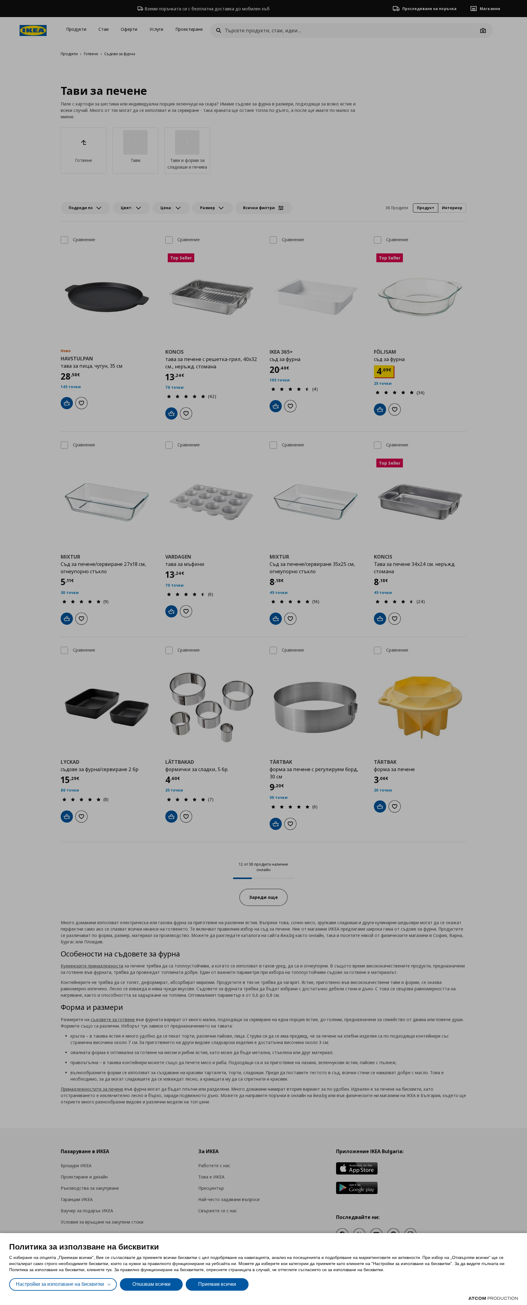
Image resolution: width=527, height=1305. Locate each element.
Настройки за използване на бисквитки (60, 1284)
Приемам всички (217, 1284)
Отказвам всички (151, 1284)
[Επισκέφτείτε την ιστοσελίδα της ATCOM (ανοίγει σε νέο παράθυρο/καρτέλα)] (493, 1298)
